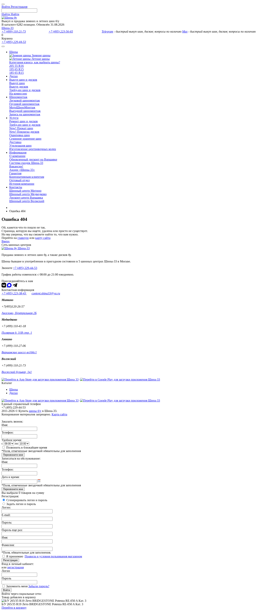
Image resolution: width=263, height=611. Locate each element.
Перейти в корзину (14, 607)
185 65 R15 (16, 72)
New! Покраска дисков (24, 131)
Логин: (6, 507)
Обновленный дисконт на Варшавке (33, 159)
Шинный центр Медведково (28, 194)
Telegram (107, 31)
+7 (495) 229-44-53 (14, 42)
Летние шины (40, 59)
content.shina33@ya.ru (46, 293)
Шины (13, 52)
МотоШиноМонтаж (22, 107)
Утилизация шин (20, 145)
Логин (6, 570)
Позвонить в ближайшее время (26, 447)
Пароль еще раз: (12, 530)
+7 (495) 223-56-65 (61, 31)
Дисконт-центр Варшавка (26, 197)
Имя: (5, 425)
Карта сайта (59, 414)
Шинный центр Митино (25, 190)
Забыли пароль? (38, 586)
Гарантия (15, 173)
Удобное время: (12, 440)
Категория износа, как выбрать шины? (34, 62)
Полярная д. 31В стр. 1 (17, 332)
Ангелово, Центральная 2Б (19, 313)
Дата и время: (10, 477)
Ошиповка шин (19, 135)
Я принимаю (15, 556)
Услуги (13, 117)
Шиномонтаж (18, 97)
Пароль (6, 578)
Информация (17, 152)
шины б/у (35, 411)
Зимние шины (40, 55)
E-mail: (6, 515)
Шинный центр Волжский (26, 201)
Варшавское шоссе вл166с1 (19, 352)
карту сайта (42, 238)
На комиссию (18, 93)
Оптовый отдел (19, 180)
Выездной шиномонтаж (25, 111)
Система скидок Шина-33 (26, 163)
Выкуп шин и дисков (23, 79)
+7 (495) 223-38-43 (14, 293)
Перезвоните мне (13, 454)
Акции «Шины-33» (22, 169)
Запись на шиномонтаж (24, 114)
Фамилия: (8, 545)
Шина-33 (7, 28)
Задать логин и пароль (21, 504)
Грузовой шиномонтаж (24, 104)
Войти (6, 590)
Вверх (6, 241)
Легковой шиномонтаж (24, 100)
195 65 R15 (16, 69)
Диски (13, 76)
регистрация (15, 567)
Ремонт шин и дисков (23, 121)
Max (185, 31)
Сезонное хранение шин (25, 138)
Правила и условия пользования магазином (53, 556)
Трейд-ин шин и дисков (24, 90)
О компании (17, 156)
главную (23, 238)
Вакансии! (16, 166)
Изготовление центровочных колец (32, 149)
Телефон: (7, 432)
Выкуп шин (17, 83)
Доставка (15, 142)
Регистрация (10, 560)
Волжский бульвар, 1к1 (17, 372)
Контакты (15, 187)
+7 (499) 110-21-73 (14, 31)
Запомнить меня (17, 586)
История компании (21, 183)
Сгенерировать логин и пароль (26, 500)
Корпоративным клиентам (26, 176)
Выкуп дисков (18, 86)
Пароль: (7, 522)
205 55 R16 (16, 65)
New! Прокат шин (21, 128)
